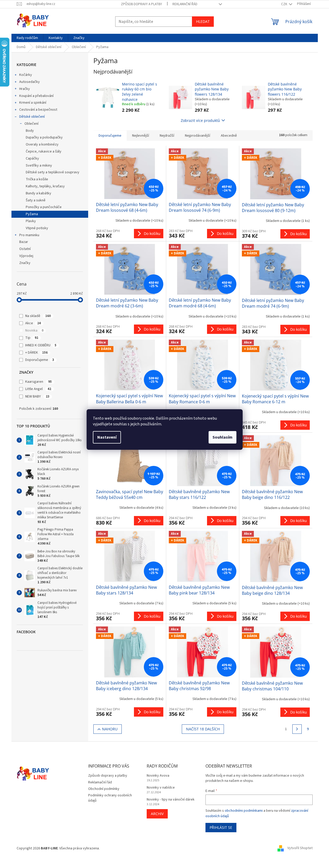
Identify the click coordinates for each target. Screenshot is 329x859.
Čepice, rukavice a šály (43, 151)
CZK (284, 4)
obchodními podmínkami (244, 810)
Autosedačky (29, 81)
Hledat (203, 21)
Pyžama (32, 214)
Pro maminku (29, 235)
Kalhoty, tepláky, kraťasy (45, 186)
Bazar (23, 242)
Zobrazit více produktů (200, 120)
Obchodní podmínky (103, 788)
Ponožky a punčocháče (44, 207)
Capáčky (32, 158)
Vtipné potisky (37, 228)
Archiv (157, 813)
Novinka (34, 330)
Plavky (31, 221)
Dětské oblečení (32, 116)
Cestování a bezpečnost (38, 109)
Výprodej (26, 256)
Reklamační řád (184, 4)
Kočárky (25, 74)
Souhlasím (222, 437)
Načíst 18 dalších (203, 728)
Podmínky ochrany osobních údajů (110, 798)
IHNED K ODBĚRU (40, 345)
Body (30, 130)
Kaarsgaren (38, 381)
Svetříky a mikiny (39, 165)
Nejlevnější (140, 135)
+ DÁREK (36, 352)
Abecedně (229, 135)
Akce (33, 323)
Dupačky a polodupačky (44, 137)
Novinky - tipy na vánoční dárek (171, 799)
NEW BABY (37, 396)
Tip (31, 337)
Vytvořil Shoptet (300, 848)
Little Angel (38, 389)
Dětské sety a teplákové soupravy (52, 172)
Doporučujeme (39, 359)
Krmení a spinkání (32, 102)
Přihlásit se (221, 827)
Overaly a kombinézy (42, 144)
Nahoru (110, 728)
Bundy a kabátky (38, 193)
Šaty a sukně (36, 200)
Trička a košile (37, 179)
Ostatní (25, 249)
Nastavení (107, 437)
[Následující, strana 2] (297, 729)
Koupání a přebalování (36, 95)
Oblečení (31, 123)
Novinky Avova (158, 775)
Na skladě (38, 316)
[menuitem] (27, 38)
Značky (24, 263)
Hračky (24, 88)
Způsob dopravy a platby (141, 4)
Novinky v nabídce (161, 787)
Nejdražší (167, 135)
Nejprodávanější (197, 135)
